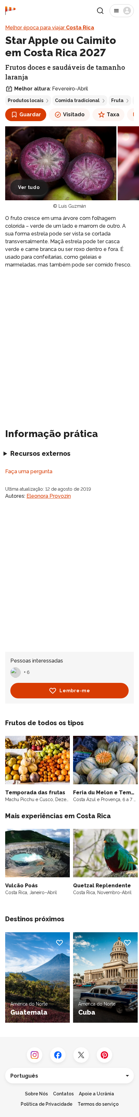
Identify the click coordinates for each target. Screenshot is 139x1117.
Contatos (63, 1093)
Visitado (74, 114)
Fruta (117, 100)
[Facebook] (58, 1055)
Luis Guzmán (72, 206)
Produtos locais (25, 100)
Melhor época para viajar (49, 28)
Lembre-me (74, 690)
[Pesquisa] (100, 10)
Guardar (30, 114)
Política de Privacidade (46, 1104)
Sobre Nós (36, 1093)
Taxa (113, 114)
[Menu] (122, 10)
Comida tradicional (77, 100)
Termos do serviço (98, 1104)
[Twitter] (81, 1055)
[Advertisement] (69, 345)
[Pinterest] (104, 1055)
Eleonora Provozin (49, 496)
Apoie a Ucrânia (96, 1093)
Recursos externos (40, 453)
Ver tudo (29, 187)
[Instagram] (34, 1055)
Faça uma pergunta (28, 471)
